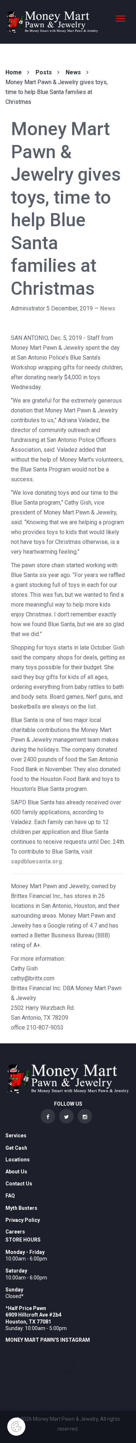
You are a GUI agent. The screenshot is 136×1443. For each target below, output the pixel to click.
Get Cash (16, 1148)
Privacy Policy (22, 1220)
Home (13, 72)
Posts (44, 72)
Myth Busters (21, 1208)
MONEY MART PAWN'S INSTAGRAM (47, 1340)
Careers (15, 1232)
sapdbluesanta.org (36, 861)
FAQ (10, 1196)
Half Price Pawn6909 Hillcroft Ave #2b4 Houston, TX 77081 (33, 1314)
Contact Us (18, 1184)
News (73, 72)
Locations (17, 1159)
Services (15, 1135)
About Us (16, 1172)
